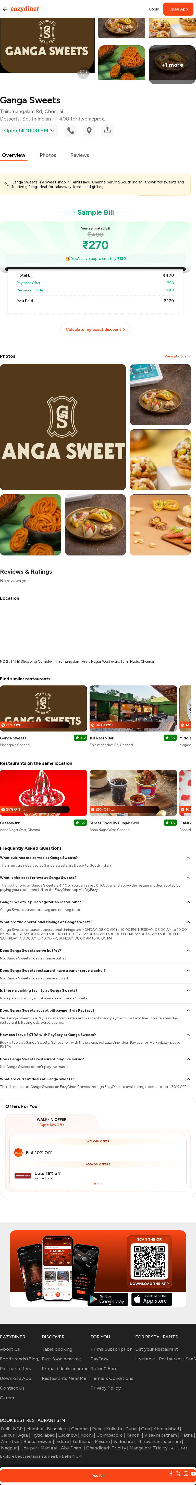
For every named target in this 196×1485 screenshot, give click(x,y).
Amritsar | (11, 1441)
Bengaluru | (58, 1429)
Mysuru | (103, 1441)
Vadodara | (124, 1441)
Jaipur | (9, 1435)
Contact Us (12, 1388)
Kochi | (88, 1435)
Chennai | (81, 1429)
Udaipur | (30, 1448)
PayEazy (99, 1359)
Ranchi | (134, 1435)
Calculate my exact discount (93, 329)
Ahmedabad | (167, 1429)
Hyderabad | (44, 1435)
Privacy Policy (106, 1388)
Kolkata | (115, 1429)
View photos (175, 356)
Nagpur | (10, 1448)
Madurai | (50, 1448)
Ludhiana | (83, 1441)
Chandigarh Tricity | (107, 1448)
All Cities (179, 1448)
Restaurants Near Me (64, 1378)
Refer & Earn (104, 1368)
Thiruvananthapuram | (160, 1441)
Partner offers (15, 1368)
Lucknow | (68, 1435)
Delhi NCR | (13, 1429)
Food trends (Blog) (20, 1359)
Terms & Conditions (112, 1378)
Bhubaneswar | (38, 1441)
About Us (10, 1349)
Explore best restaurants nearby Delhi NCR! (41, 1456)
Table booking (57, 1349)
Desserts (10, 119)
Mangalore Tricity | (150, 1448)
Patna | (187, 1435)
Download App (15, 1378)
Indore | (63, 1441)
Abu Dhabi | (73, 1448)
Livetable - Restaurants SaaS (165, 1359)
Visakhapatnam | (161, 1435)
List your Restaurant (156, 1349)
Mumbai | (36, 1429)
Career (7, 1398)
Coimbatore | (110, 1435)
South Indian (36, 119)
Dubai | (133, 1429)
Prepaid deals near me (65, 1368)
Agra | (24, 1435)
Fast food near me (61, 1359)
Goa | (146, 1429)
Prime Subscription (111, 1349)
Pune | (98, 1429)
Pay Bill (98, 1475)
